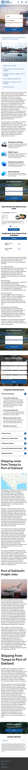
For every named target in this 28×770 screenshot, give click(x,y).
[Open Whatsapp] (22, 2)
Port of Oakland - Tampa (8, 249)
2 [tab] (12, 226)
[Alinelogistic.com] (6, 2)
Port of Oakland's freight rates (12, 78)
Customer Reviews (8, 87)
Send (14, 381)
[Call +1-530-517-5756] (18, 2)
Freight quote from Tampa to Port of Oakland (13, 69)
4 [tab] (16, 226)
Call (14, 730)
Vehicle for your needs (9, 65)
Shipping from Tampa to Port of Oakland (12, 82)
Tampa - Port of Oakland (8, 244)
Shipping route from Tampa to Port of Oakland (14, 74)
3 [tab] (14, 226)
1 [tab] (10, 226)
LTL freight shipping (13, 229)
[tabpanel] (14, 218)
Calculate (14, 29)
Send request (14, 198)
